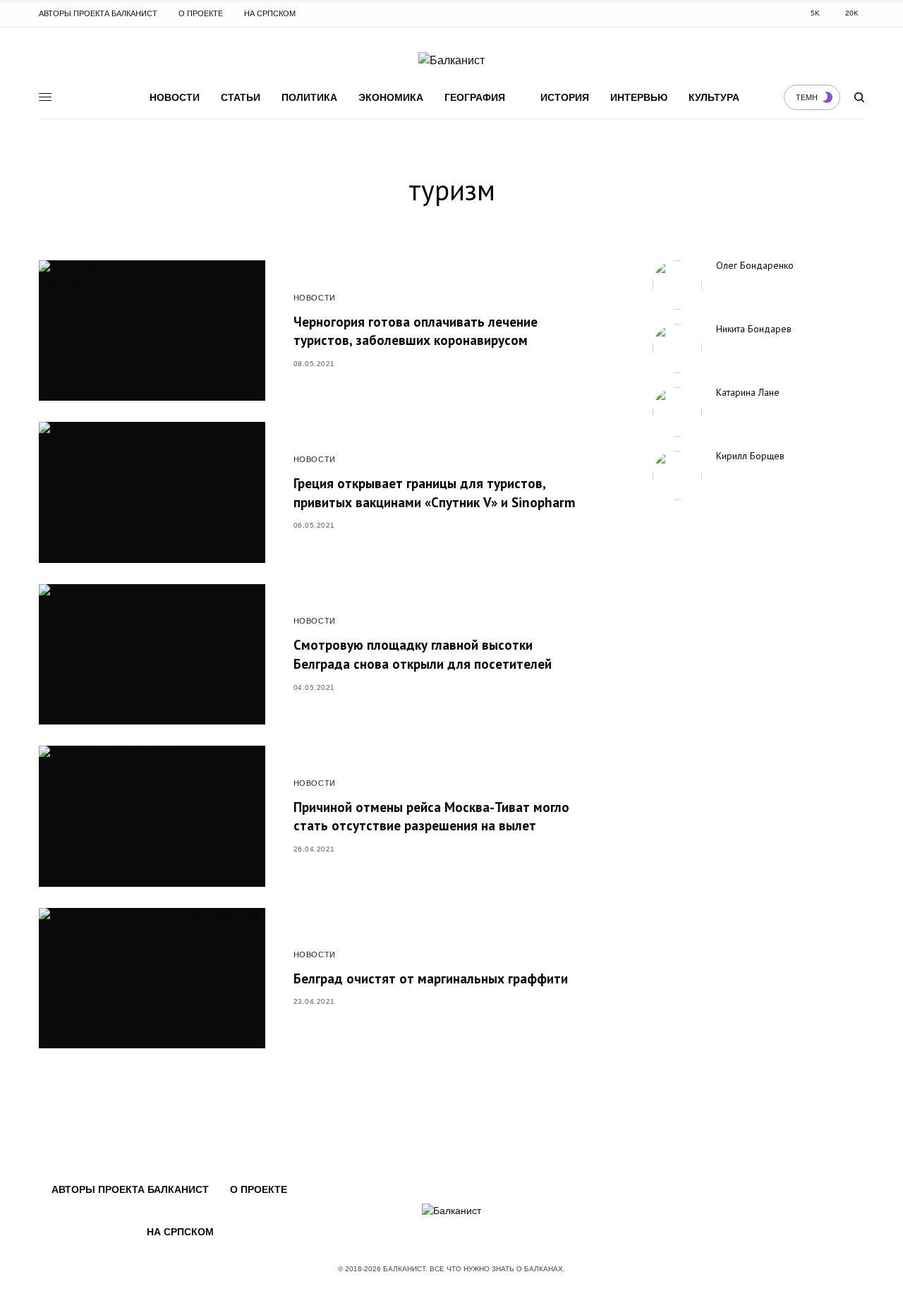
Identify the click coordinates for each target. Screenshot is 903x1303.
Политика (309, 97)
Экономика (390, 97)
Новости (175, 97)
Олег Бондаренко (755, 265)
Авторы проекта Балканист (98, 13)
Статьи (240, 97)
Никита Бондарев (754, 329)
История (564, 97)
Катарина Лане (748, 392)
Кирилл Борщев (750, 456)
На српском (270, 13)
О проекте (200, 13)
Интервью (638, 97)
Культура (714, 97)
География (474, 97)
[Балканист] (451, 60)
